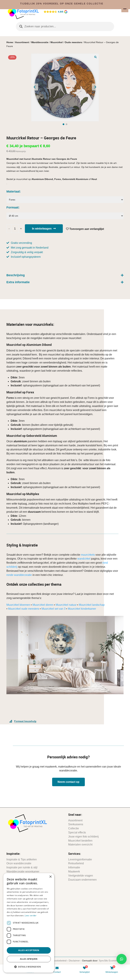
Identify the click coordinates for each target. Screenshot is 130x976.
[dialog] (28, 923)
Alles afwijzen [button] (29, 958)
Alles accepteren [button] (28, 950)
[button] (121, 959)
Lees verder (30, 915)
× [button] (50, 876)
